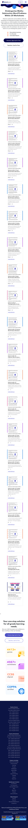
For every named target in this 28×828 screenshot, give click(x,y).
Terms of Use (5, 807)
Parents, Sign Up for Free (14, 40)
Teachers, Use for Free (13, 45)
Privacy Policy (12, 807)
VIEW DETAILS (11, 73)
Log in (20, 2)
